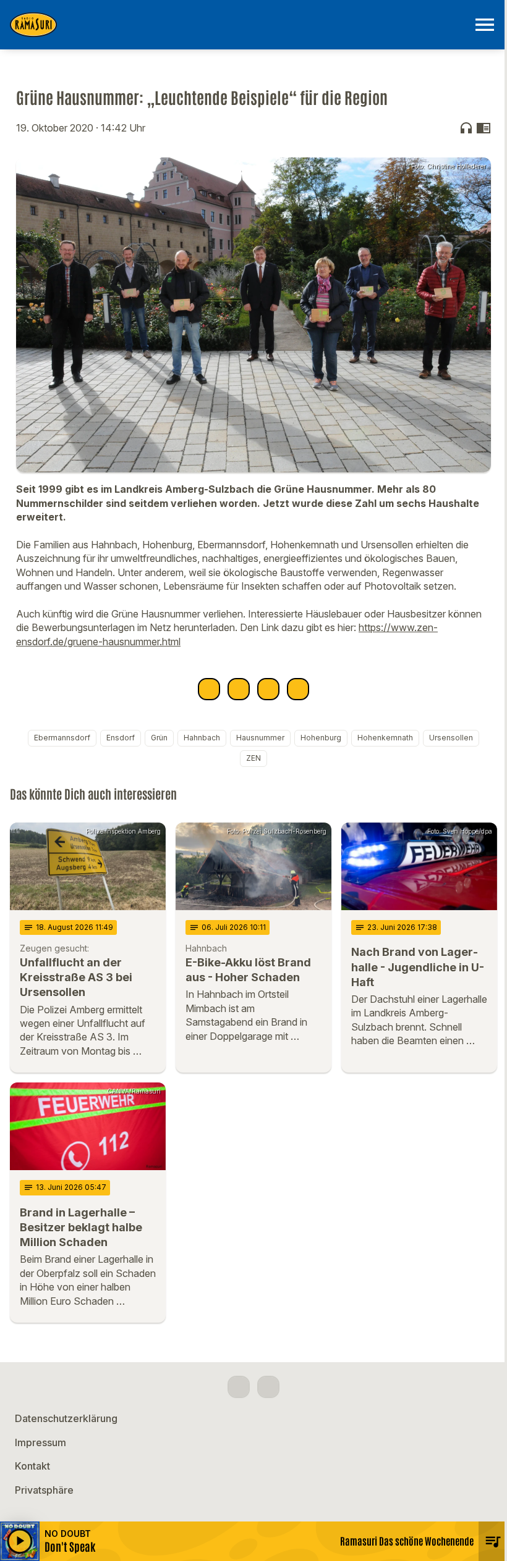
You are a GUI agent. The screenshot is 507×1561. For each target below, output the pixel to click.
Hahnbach (202, 737)
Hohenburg (320, 737)
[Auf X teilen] (239, 689)
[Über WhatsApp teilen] (268, 689)
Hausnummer (260, 737)
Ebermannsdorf (62, 737)
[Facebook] (239, 1387)
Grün (159, 737)
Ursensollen (451, 737)
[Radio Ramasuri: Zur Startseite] (238, 24)
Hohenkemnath (385, 737)
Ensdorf (120, 737)
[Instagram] (268, 1387)
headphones (466, 127)
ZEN (253, 758)
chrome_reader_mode (483, 127)
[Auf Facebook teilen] (209, 689)
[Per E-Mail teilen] (298, 689)
